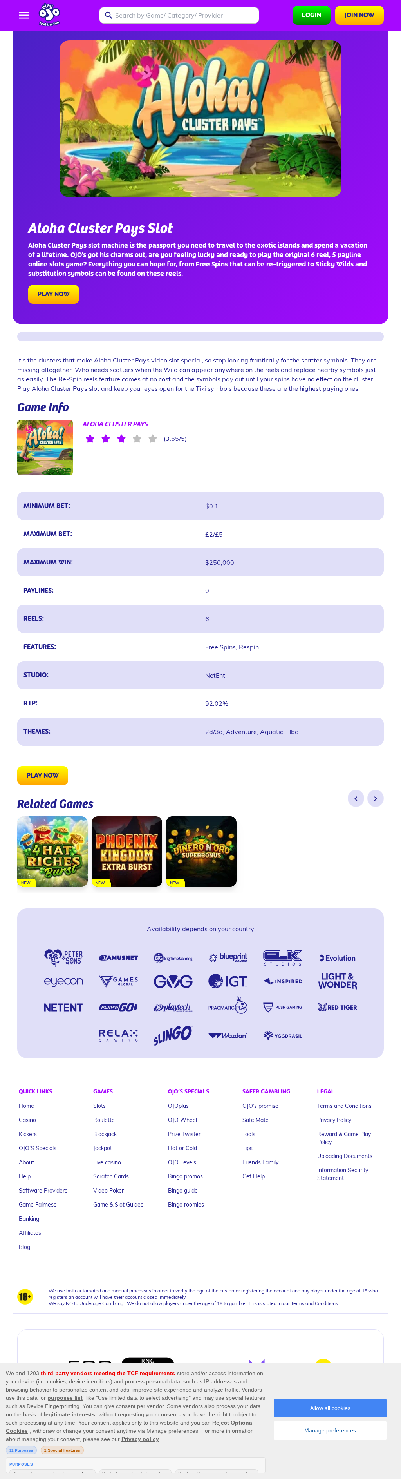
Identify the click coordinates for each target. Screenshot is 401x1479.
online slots (46, 264)
